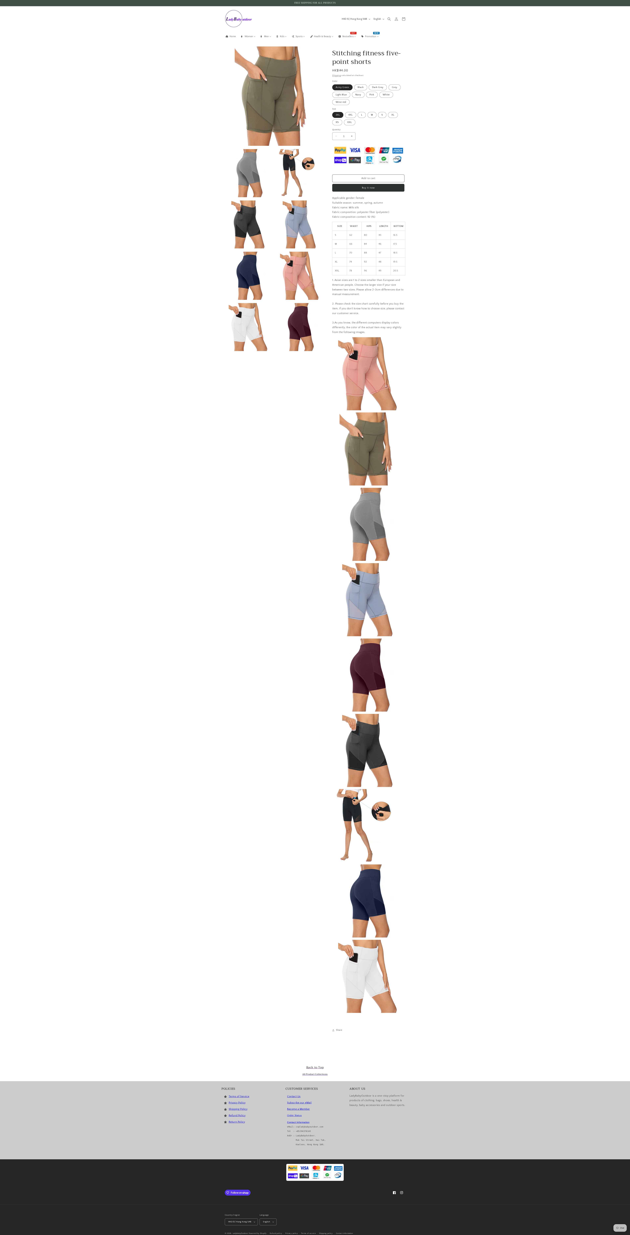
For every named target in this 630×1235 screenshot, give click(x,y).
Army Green (342, 87)
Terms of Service (239, 1096)
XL (392, 115)
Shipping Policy (238, 1109)
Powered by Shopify (258, 1233)
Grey (394, 87)
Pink (371, 94)
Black (361, 87)
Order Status (294, 1115)
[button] (389, 19)
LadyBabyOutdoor (240, 1233)
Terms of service (308, 1233)
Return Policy (237, 1121)
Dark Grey (377, 87)
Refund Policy (237, 1115)
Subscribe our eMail (299, 1102)
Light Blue (341, 94)
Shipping (336, 75)
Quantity (336, 129)
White (386, 94)
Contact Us (294, 1096)
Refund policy (276, 1233)
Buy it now (368, 187)
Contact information (344, 1233)
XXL (349, 122)
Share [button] (339, 1030)
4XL (350, 115)
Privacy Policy (237, 1102)
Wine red (341, 102)
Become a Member (298, 1109)
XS (337, 122)
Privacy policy (291, 1233)
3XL (338, 115)
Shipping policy (326, 1233)
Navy (358, 94)
